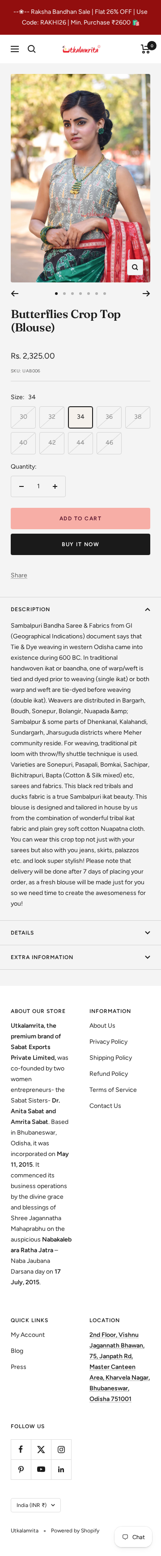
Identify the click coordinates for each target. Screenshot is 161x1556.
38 (138, 417)
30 (23, 417)
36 (109, 417)
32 (51, 417)
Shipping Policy (110, 1058)
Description (30, 609)
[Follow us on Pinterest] (21, 1469)
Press (18, 1367)
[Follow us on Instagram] (61, 1449)
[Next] (146, 293)
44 (80, 442)
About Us (102, 1025)
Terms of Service (113, 1090)
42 (52, 442)
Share (19, 575)
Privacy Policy (108, 1042)
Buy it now (80, 544)
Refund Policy (108, 1074)
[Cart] (145, 49)
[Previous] (14, 293)
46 (109, 442)
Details (22, 933)
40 (23, 442)
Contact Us (105, 1106)
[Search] (32, 49)
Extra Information (42, 957)
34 (81, 417)
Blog (17, 1351)
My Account (28, 1335)
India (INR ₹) (32, 1505)
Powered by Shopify (75, 1530)
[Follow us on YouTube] (41, 1469)
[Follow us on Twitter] (41, 1449)
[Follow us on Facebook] (21, 1449)
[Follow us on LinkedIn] (61, 1469)
